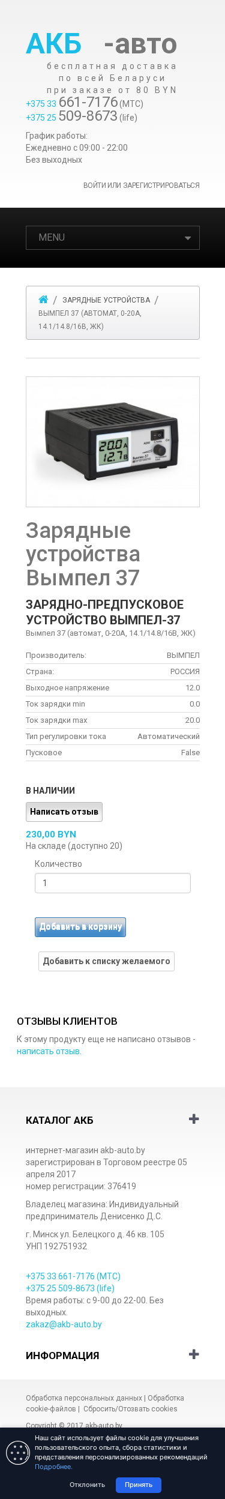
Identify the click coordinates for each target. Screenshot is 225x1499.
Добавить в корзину (80, 927)
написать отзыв (48, 1051)
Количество (58, 864)
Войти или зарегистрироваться (141, 185)
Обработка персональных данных (84, 1398)
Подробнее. (54, 1466)
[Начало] (43, 299)
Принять (138, 1484)
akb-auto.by (103, 1426)
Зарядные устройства (106, 300)
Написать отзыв (64, 811)
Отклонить (87, 1484)
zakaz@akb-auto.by (64, 1324)
